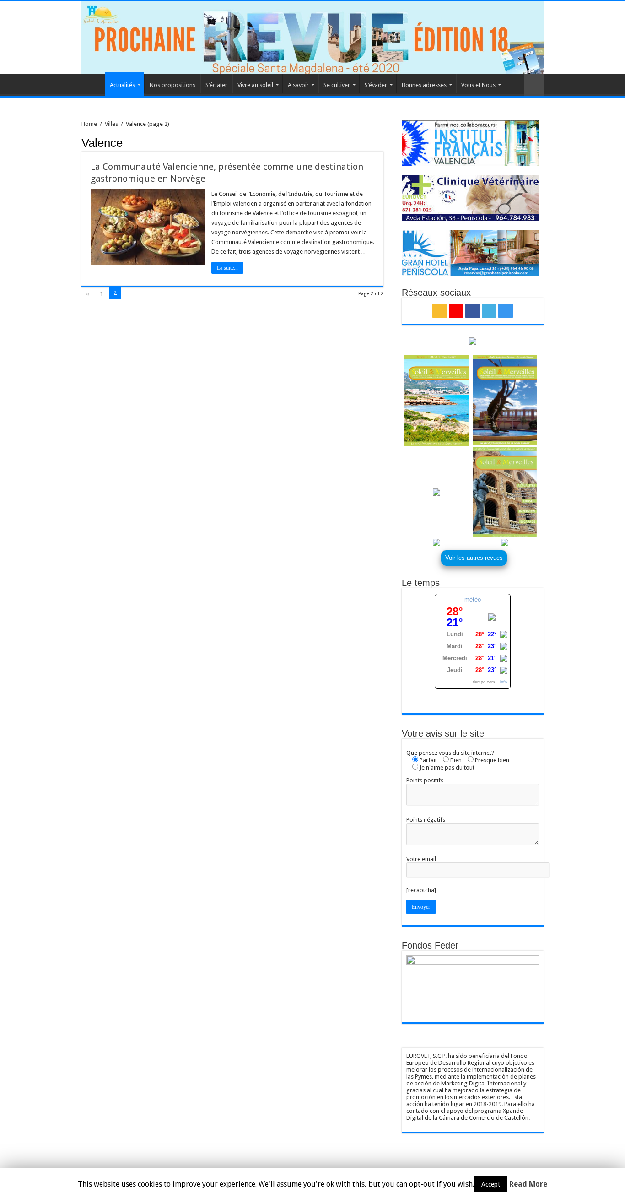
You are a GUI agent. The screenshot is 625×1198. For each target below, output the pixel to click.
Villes (111, 123)
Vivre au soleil (255, 84)
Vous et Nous (478, 84)
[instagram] (505, 311)
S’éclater (216, 84)
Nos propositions (172, 84)
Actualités (122, 84)
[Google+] (456, 311)
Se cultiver (336, 84)
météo (472, 599)
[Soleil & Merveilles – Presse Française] (312, 37)
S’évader (376, 84)
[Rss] (439, 311)
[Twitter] (489, 311)
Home (93, 83)
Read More (528, 1184)
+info (502, 682)
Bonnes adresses (424, 84)
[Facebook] (472, 311)
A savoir (298, 84)
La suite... (227, 268)
